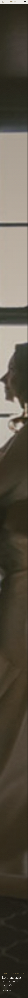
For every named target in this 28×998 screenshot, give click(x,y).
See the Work (6, 990)
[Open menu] (24, 2)
